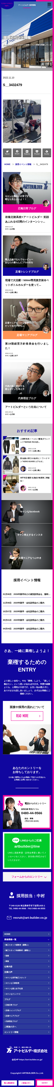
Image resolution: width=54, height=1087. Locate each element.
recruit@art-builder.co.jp (30, 917)
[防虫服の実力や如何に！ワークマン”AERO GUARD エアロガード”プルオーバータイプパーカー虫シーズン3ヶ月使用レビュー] (11, 464)
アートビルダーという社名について (26, 406)
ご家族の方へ (26, 1083)
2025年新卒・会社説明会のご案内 (23, 603)
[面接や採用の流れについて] (27, 716)
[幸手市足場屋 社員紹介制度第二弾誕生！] (11, 484)
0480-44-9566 (31, 813)
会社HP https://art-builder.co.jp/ (27, 1059)
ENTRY (45, 1083)
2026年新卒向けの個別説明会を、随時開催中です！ (27, 594)
